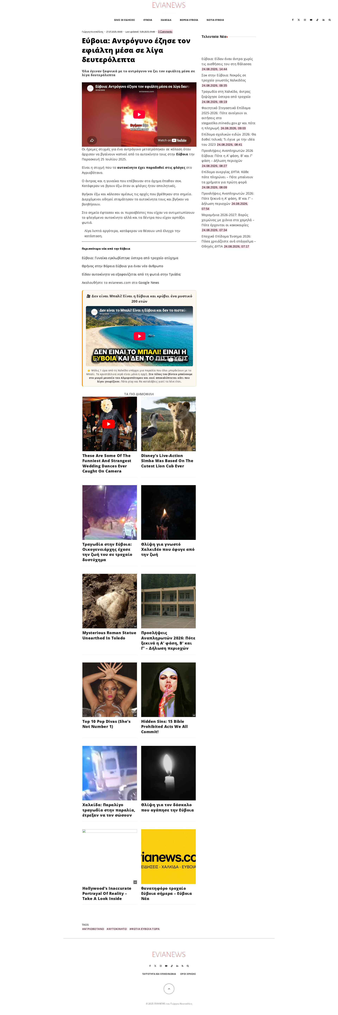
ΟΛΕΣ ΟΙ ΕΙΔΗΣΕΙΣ (124, 19)
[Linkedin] (324, 19)
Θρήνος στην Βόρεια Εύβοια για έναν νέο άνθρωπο (122, 266)
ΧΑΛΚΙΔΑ (166, 19)
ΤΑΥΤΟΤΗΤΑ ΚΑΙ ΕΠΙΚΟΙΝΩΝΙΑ (159, 973)
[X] (299, 19)
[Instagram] (305, 19)
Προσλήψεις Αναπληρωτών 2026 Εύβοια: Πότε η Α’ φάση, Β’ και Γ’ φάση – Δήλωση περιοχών (227, 155)
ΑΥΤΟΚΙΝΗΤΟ (118, 929)
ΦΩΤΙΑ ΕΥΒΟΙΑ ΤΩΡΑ (145, 929)
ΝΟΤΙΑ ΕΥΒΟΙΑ (215, 19)
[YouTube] (311, 19)
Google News (149, 282)
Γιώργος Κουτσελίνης (92, 31)
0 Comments (165, 31)
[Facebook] (293, 19)
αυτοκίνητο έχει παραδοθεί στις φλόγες (151, 167)
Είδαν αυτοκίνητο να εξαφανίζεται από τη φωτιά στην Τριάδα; (131, 274)
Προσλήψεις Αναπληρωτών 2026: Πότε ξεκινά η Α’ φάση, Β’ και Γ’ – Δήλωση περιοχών (228, 198)
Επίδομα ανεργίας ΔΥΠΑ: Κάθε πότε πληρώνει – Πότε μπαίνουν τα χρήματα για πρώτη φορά (227, 177)
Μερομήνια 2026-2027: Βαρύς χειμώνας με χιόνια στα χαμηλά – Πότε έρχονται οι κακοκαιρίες (228, 220)
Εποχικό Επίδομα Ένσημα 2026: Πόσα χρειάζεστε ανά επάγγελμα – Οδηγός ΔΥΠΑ (229, 241)
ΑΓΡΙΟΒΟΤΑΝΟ (94, 929)
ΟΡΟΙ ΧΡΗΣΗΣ (188, 973)
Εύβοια (182, 154)
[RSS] (182, 966)
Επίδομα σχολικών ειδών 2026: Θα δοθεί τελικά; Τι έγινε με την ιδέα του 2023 (229, 139)
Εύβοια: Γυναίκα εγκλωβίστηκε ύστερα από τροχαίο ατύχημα (130, 258)
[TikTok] (317, 19)
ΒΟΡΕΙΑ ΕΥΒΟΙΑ (189, 19)
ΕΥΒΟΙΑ (147, 19)
